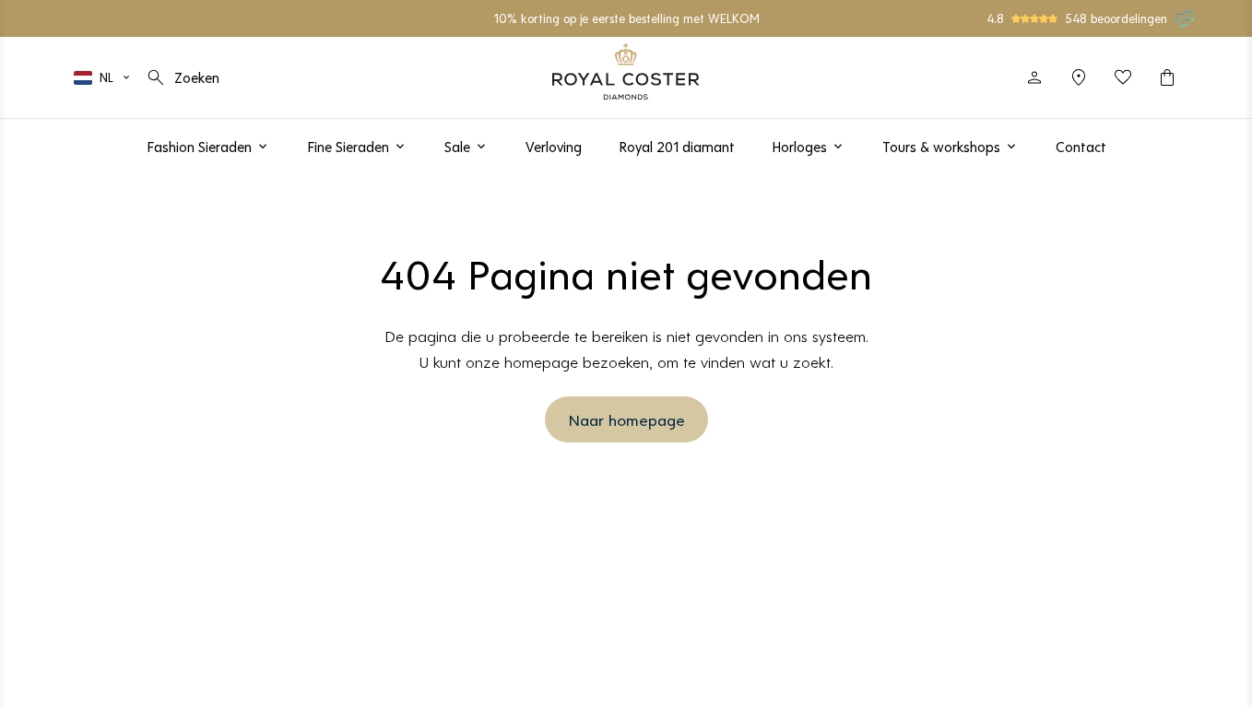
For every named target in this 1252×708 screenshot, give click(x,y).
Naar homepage (626, 419)
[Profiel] (1034, 77)
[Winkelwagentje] (1167, 77)
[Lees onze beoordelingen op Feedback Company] (1186, 18)
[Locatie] (1078, 77)
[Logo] (626, 71)
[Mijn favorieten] (1123, 77)
